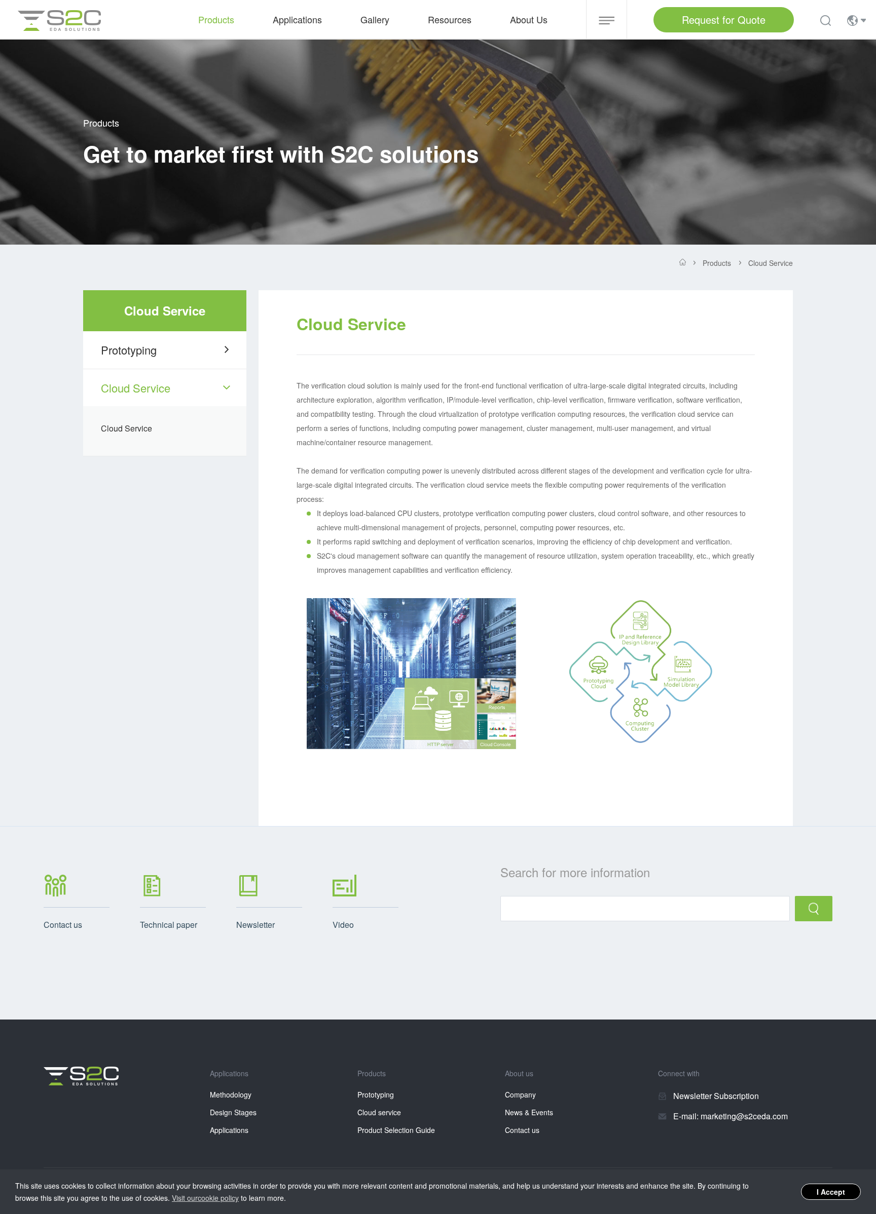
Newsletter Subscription (716, 1096)
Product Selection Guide (396, 1130)
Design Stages (233, 1112)
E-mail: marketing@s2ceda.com (730, 1116)
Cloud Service (135, 388)
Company (520, 1094)
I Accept (831, 1192)
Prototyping (129, 350)
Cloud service (379, 1112)
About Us (529, 19)
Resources (449, 19)
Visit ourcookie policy (205, 1198)
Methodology (230, 1094)
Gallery (374, 19)
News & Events (529, 1112)
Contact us (522, 1130)
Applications (229, 1130)
